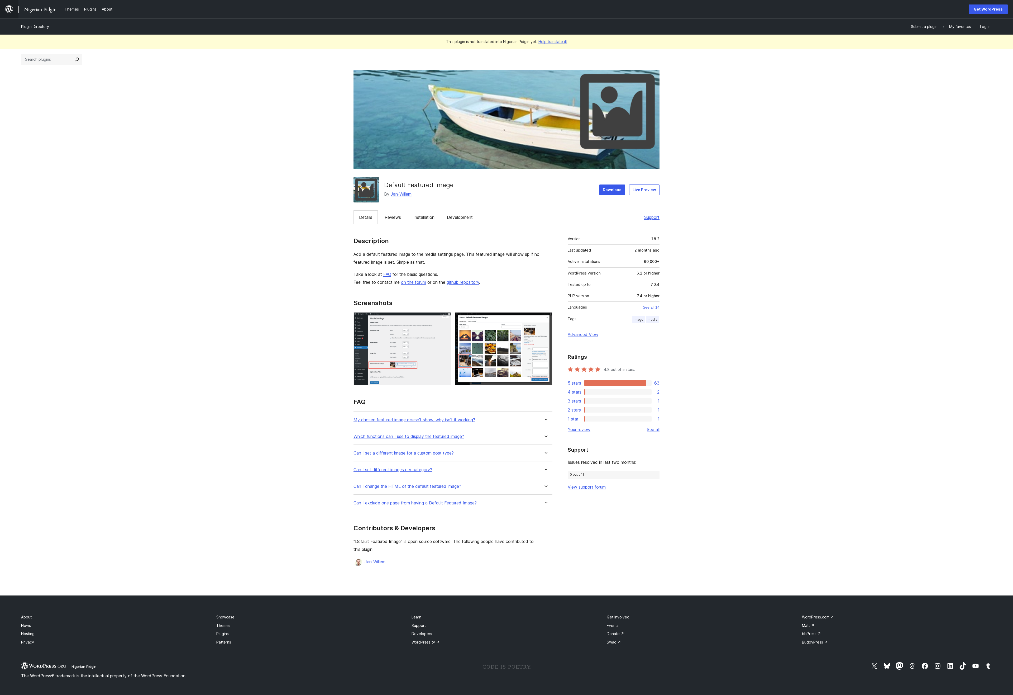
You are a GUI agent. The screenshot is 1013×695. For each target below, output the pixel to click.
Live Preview (644, 189)
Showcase (225, 617)
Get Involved (618, 617)
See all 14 (651, 307)
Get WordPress (988, 9)
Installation (423, 217)
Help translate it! (552, 41)
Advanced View (583, 334)
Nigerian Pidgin (83, 666)
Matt (808, 625)
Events (613, 625)
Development (460, 217)
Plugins (222, 633)
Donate (615, 633)
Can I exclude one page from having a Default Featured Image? (415, 502)
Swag (614, 642)
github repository (463, 282)
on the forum (413, 282)
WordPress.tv (425, 642)
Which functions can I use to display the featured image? (408, 436)
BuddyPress (815, 642)
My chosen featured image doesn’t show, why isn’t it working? (414, 419)
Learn (416, 617)
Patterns (223, 642)
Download (612, 189)
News (26, 625)
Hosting (28, 633)
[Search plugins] (77, 59)
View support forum (587, 487)
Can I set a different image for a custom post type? (403, 453)
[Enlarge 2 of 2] (545, 319)
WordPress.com (818, 617)
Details (365, 217)
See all (653, 429)
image (638, 320)
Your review (579, 429)
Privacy (27, 642)
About (26, 617)
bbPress (811, 633)
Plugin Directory (35, 26)
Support (652, 217)
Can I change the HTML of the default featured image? (407, 486)
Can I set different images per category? (392, 469)
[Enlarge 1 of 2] (443, 319)
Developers (422, 633)
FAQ (387, 274)
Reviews (393, 217)
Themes (223, 625)
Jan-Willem (401, 194)
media (652, 320)
